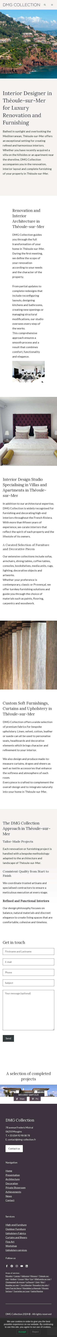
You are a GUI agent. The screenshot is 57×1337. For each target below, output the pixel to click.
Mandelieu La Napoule (32, 1288)
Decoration (12, 1183)
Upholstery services (16, 1250)
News (9, 1196)
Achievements (13, 1191)
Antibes (13, 1279)
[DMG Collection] (21, 4)
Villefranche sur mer (42, 1279)
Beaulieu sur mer (12, 1285)
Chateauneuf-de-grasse (15, 1282)
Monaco (34, 1276)
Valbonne (25, 1276)
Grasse (21, 1279)
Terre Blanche (25, 1285)
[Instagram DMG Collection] (16, 1266)
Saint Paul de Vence (13, 1288)
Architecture (13, 1179)
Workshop (11, 1245)
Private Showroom (15, 1187)
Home (9, 1170)
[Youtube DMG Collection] (21, 1266)
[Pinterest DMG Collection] (12, 1266)
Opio (37, 1282)
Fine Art (10, 1241)
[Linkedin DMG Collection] (26, 1266)
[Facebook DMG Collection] (7, 1266)
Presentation (13, 1175)
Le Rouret (30, 1282)
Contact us (14, 1148)
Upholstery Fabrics (16, 1233)
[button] (44, 4)
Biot (42, 1282)
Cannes (17, 1276)
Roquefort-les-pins (40, 1285)
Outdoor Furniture (16, 1229)
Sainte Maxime (37, 1291)
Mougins (9, 1276)
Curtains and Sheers (16, 1237)
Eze (31, 1279)
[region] (28, 1091)
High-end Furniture (16, 1224)
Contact (10, 1200)
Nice (27, 1279)
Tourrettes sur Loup (21, 1291)
